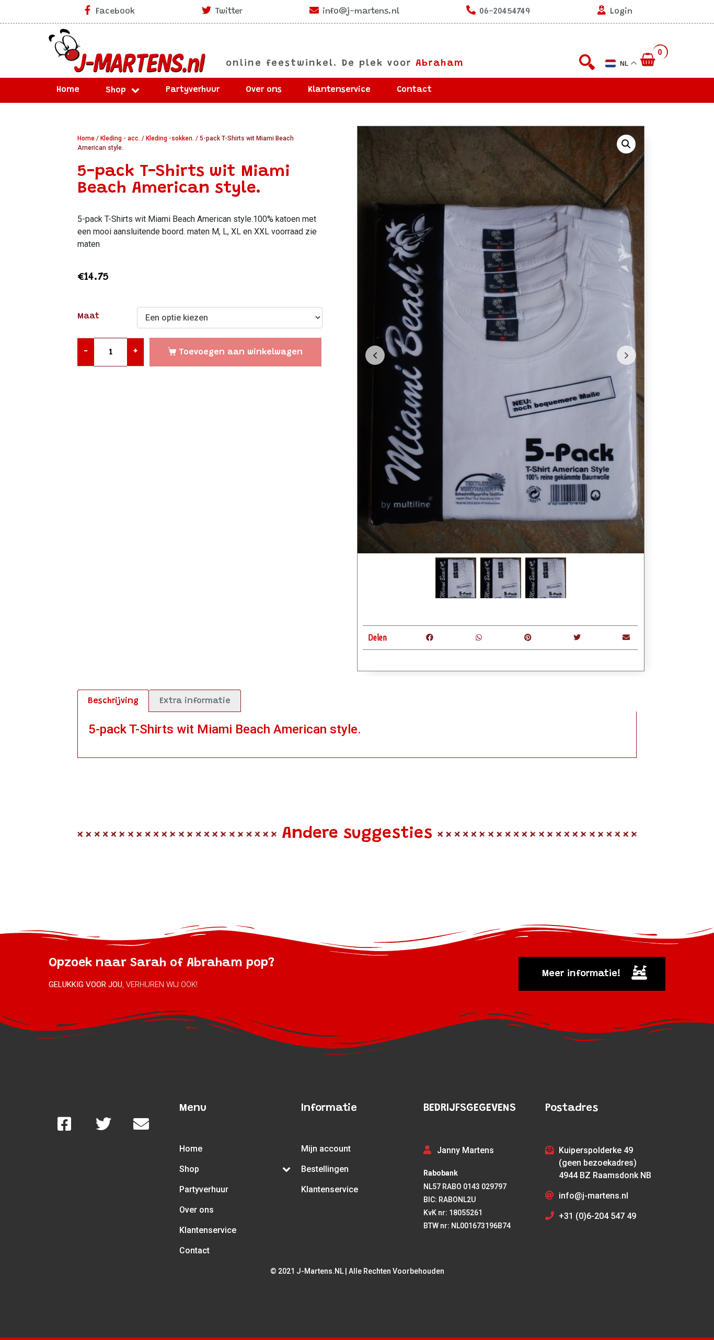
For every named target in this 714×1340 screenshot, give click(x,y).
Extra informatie (195, 701)
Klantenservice (339, 90)
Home (67, 90)
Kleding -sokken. (170, 138)
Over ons (264, 90)
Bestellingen (325, 1169)
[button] (592, 974)
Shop (116, 90)
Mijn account (326, 1149)
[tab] (113, 701)
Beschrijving (113, 701)
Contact (414, 90)
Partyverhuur (193, 90)
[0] (649, 60)
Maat (88, 316)
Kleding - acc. (120, 138)
